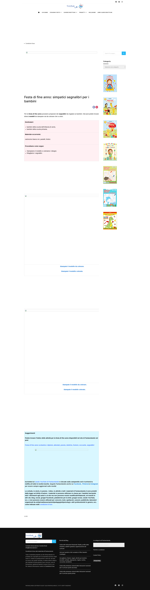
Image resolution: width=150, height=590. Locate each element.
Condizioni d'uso (49, 566)
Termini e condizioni (98, 549)
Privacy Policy (97, 560)
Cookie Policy (97, 555)
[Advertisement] (75, 29)
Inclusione (92, 12)
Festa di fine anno (30, 107)
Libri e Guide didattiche (104, 12)
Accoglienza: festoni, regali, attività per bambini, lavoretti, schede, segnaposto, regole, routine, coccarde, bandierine (73, 560)
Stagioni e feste (55, 12)
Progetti (82, 12)
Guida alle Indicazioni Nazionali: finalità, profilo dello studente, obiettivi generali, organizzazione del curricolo (74, 546)
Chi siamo (45, 12)
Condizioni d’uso (30, 43)
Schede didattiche (69, 12)
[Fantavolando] (75, 6)
